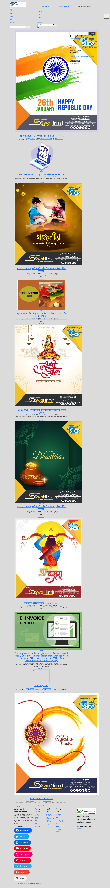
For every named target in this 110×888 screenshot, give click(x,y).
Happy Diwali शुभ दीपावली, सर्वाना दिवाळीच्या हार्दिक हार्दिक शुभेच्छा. (41, 411)
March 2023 (83, 56)
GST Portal (48, 814)
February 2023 (87, 56)
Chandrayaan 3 (41, 685)
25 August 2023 (30, 688)
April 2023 (78, 56)
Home (11, 10)
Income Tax (48, 820)
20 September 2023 (30, 663)
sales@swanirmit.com (64, 6)
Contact (11, 13)
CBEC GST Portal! (50, 818)
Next (19, 806)
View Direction (80, 828)
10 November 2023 (30, 273)
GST (40, 171)
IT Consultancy (59, 820)
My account (12, 22)
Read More (41, 142)
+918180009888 (45, 6)
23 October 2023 (30, 605)
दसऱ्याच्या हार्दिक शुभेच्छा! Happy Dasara (41, 603)
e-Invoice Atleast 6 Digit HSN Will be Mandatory (41, 174)
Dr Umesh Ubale (47, 138)
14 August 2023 (30, 801)
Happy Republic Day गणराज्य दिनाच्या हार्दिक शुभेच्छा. (41, 135)
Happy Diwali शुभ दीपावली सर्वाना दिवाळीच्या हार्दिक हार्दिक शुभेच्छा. (41, 269)
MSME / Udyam (49, 825)
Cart (11, 21)
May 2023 (75, 56)
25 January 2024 (30, 138)
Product (11, 11)
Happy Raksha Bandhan (41, 798)
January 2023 (92, 56)
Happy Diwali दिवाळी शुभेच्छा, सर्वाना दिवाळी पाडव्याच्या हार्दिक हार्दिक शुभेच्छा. (41, 314)
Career (11, 16)
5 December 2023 (30, 177)
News (11, 18)
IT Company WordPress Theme (21, 883)
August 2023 (71, 56)
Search (71, 31)
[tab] (11, 8)
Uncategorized (41, 265)
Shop (11, 19)
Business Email (59, 822)
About (11, 14)
